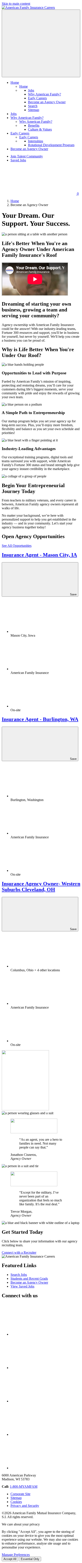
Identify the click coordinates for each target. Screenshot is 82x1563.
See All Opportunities (16, 545)
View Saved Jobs (22, 1286)
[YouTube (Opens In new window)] (43, 1434)
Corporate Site (20, 1494)
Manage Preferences (16, 1554)
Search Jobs (18, 1274)
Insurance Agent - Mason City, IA (39, 555)
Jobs (31, 90)
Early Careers (37, 98)
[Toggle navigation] (41, 43)
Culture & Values (40, 129)
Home (23, 86)
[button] (14, 82)
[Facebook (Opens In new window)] (43, 1368)
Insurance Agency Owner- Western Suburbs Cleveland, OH (41, 886)
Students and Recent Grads (29, 1278)
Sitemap (33, 110)
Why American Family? (44, 94)
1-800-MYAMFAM (23, 1486)
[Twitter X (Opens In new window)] (43, 1334)
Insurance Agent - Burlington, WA (40, 719)
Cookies (16, 1502)
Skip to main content (16, 3)
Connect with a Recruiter (19, 1252)
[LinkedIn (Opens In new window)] (43, 1401)
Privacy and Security (24, 1505)
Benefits (33, 125)
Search (32, 106)
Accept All (9, 1559)
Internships (35, 141)
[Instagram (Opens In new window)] (43, 1468)
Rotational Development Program (51, 145)
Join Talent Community (26, 156)
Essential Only (30, 1559)
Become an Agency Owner (47, 102)
